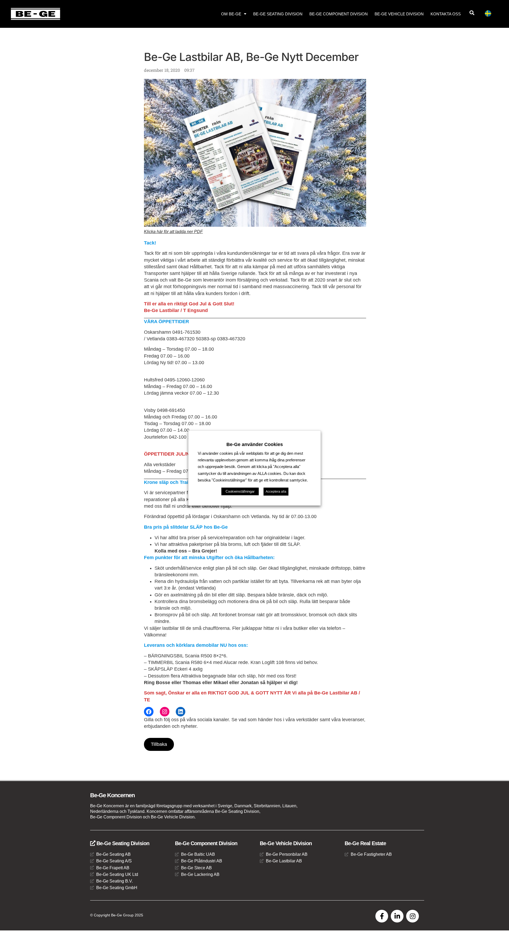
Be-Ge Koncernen (112, 795)
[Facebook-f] (381, 916)
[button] (472, 12)
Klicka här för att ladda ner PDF (173, 231)
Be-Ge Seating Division (277, 14)
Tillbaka (159, 744)
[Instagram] (164, 711)
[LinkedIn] (180, 711)
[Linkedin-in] (397, 916)
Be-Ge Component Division (338, 14)
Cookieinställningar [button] (240, 491)
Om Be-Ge (231, 14)
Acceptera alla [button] (276, 491)
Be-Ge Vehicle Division (399, 14)
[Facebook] (148, 711)
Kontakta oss (446, 14)
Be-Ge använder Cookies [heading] (254, 444)
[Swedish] (490, 14)
